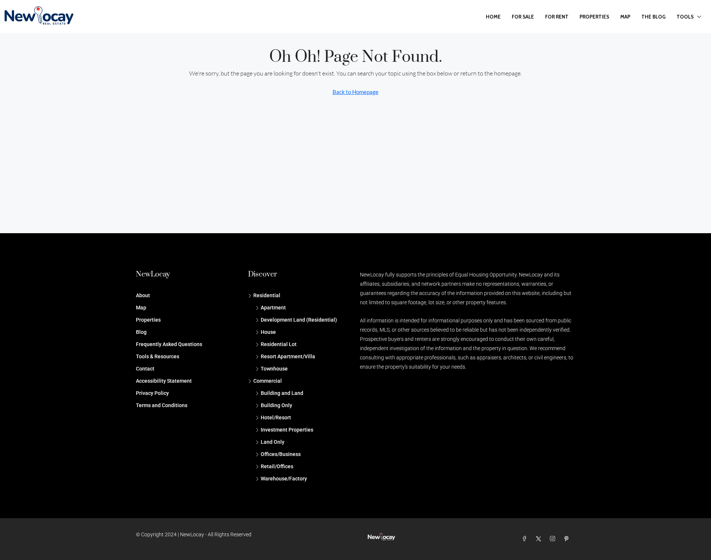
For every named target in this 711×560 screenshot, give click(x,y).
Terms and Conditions (161, 405)
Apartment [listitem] (273, 308)
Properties (594, 17)
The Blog (653, 17)
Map (625, 17)
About (143, 295)
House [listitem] (268, 332)
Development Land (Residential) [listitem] (299, 320)
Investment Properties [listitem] (287, 430)
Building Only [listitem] (276, 405)
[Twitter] (540, 539)
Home (493, 17)
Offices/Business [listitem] (281, 454)
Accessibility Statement (164, 381)
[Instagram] (554, 539)
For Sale (523, 17)
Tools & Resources (157, 356)
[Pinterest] (568, 539)
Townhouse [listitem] (274, 369)
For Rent (556, 17)
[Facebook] (526, 539)
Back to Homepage (355, 91)
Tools (685, 17)
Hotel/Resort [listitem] (276, 417)
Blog (141, 332)
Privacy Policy (152, 393)
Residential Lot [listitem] (279, 344)
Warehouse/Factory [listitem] (284, 479)
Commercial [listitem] (267, 381)
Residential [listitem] (266, 295)
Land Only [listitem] (272, 442)
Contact (145, 369)
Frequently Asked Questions (169, 344)
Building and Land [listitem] (282, 393)
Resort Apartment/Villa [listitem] (288, 356)
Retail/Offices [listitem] (277, 466)
